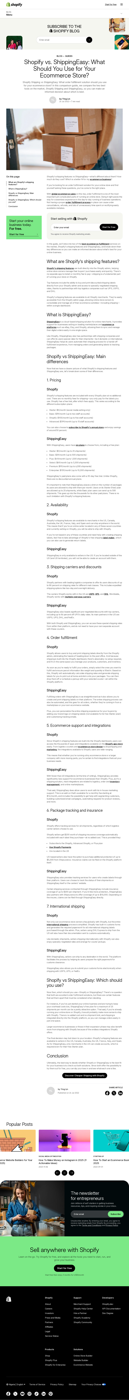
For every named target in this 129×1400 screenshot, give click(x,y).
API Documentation (111, 1308)
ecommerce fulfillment (98, 244)
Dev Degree (107, 1313)
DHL (106, 594)
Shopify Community (83, 1322)
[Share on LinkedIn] (120, 1093)
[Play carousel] (64, 1173)
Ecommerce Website (83, 1365)
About (48, 1304)
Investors (49, 1313)
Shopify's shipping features (60, 268)
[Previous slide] (57, 1173)
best (84, 244)
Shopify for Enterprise (55, 1365)
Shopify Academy (82, 1317)
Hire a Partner (80, 1313)
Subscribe (116, 1214)
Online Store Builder (83, 1355)
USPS (91, 594)
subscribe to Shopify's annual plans (86, 427)
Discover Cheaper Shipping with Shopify (84, 1075)
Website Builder (81, 1360)
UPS (97, 594)
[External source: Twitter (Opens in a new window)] (15, 1394)
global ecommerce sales (64, 194)
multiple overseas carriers (78, 597)
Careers (48, 1308)
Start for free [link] (108, 227)
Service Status (52, 1336)
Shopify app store (114, 744)
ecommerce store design (90, 746)
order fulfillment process (78, 202)
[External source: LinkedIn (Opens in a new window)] (44, 1394)
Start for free (111, 4)
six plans (80, 445)
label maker (109, 537)
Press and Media (52, 1317)
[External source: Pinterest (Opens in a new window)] (51, 1394)
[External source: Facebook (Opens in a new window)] (8, 1394)
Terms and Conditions (92, 1225)
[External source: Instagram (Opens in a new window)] (29, 1394)
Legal (47, 1331)
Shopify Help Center (83, 1308)
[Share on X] (114, 1093)
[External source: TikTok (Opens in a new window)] (37, 1394)
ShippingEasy (53, 321)
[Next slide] (71, 1173)
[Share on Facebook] (107, 1093)
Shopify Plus (51, 1360)
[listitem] (64, 1149)
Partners (49, 1322)
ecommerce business (100, 179)
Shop (47, 1355)
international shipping (57, 924)
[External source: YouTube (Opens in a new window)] (22, 1394)
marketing (52, 749)
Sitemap (72, 1384)
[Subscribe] (89, 40)
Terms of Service (37, 1384)
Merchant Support (82, 1304)
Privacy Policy (112, 1225)
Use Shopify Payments (60, 847)
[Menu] (122, 4)
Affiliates (49, 1327)
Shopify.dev (107, 1304)
